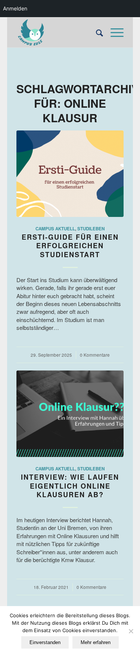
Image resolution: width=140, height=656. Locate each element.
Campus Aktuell (55, 229)
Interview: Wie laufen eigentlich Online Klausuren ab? (70, 485)
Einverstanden (44, 642)
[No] (130, 631)
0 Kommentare (95, 355)
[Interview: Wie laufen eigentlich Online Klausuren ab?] (70, 413)
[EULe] (59, 32)
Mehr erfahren (96, 642)
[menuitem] (95, 32)
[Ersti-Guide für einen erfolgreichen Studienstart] (70, 173)
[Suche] (95, 32)
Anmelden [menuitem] (15, 8)
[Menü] (113, 32)
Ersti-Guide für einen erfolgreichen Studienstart (70, 245)
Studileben (91, 229)
